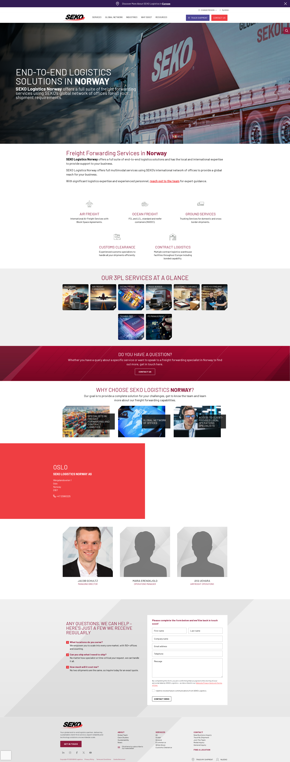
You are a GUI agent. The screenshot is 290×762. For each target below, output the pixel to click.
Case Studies (123, 737)
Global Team (123, 735)
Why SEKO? (146, 17)
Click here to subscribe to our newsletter (132, 747)
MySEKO (224, 759)
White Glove (160, 745)
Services (97, 17)
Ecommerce (161, 742)
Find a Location (202, 749)
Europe (166, 3)
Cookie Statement (119, 759)
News (120, 742)
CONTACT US (145, 371)
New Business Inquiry (203, 735)
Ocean (158, 737)
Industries (131, 17)
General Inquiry (200, 745)
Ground (159, 740)
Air (157, 735)
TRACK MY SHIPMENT (204, 759)
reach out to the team (164, 181)
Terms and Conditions (104, 759)
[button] (286, 30)
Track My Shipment (201, 737)
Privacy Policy (89, 759)
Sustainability (123, 740)
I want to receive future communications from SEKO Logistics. (181, 691)
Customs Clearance (164, 747)
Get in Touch (71, 744)
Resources (161, 17)
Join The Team (200, 740)
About (121, 732)
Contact (198, 732)
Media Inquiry (199, 742)
